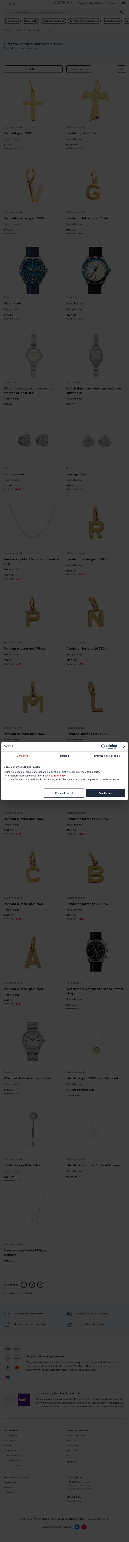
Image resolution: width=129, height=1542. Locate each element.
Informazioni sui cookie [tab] (107, 755)
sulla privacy (58, 775)
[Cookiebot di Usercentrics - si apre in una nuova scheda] (103, 746)
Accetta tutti (105, 793)
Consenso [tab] (22, 755)
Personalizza (62, 793)
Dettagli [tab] (64, 755)
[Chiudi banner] (124, 747)
